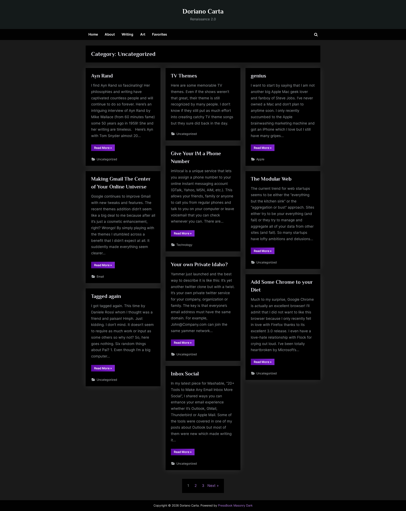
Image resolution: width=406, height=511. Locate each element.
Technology (184, 244)
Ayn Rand (102, 76)
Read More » (104, 148)
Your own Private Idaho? (199, 264)
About (110, 34)
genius (258, 76)
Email (100, 276)
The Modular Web (271, 179)
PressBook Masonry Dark (235, 505)
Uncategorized (107, 159)
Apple (260, 159)
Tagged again (106, 296)
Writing (127, 34)
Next (211, 485)
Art (142, 34)
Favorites (159, 34)
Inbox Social (185, 374)
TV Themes (184, 76)
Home (93, 34)
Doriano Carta (203, 11)
